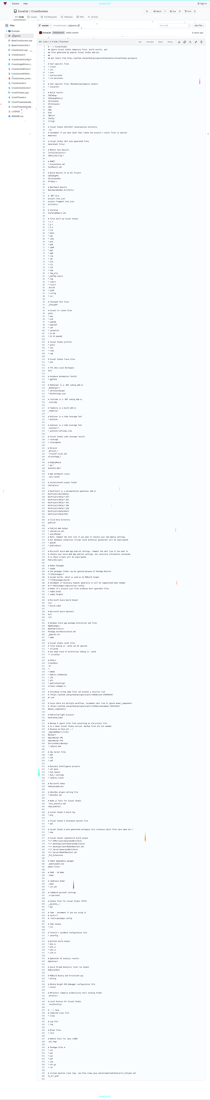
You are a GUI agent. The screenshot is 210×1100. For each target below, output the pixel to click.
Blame (160, 42)
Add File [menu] (198, 25)
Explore (15, 3)
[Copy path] (79, 26)
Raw (140, 42)
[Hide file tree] (7, 25)
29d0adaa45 (58, 33)
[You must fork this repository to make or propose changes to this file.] (196, 42)
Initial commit (72, 32)
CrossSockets (39, 11)
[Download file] (179, 42)
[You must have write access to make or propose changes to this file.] (201, 42)
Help (25, 3)
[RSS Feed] (147, 11)
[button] (157, 11)
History (170, 42)
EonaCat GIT (105, 3)
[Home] (5, 3)
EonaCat (23, 11)
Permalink (150, 42)
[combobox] (174, 25)
